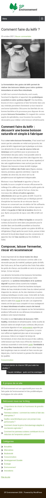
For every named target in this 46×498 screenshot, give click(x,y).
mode (18, 301)
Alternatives (8, 450)
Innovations (8, 471)
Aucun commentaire (23, 36)
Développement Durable (13, 460)
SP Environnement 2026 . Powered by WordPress (23, 492)
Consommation (7, 360)
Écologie (7, 464)
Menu (4, 18)
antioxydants (28, 327)
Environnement (10, 467)
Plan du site (5, 477)
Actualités (8, 447)
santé (30, 345)
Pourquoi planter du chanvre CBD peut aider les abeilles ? (20, 366)
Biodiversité (8, 453)
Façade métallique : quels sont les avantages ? (26, 372)
